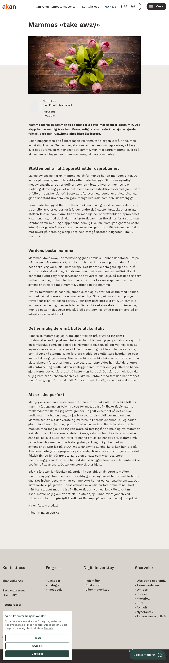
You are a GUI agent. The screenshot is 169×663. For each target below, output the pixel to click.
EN (114, 6)
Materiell (143, 598)
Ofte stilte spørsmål (151, 580)
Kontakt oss (90, 6)
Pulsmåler (92, 580)
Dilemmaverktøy (97, 589)
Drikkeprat (93, 585)
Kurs (140, 603)
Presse (142, 594)
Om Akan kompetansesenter (56, 6)
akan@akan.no (12, 580)
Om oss (142, 589)
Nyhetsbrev (145, 612)
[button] (156, 6)
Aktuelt (142, 607)
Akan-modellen (148, 585)
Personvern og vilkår (152, 616)
